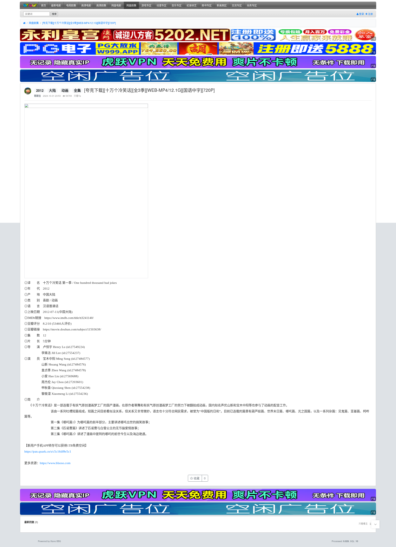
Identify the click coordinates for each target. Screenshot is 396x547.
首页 (43, 5)
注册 (370, 13)
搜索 (54, 13)
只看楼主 (363, 523)
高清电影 (86, 5)
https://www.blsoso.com (55, 463)
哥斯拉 (37, 95)
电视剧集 (71, 5)
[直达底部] (375, 524)
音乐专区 (177, 5)
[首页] (24, 23)
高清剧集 (101, 5)
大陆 (52, 90)
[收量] (198, 35)
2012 (40, 90)
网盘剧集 (131, 5)
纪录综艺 (192, 5)
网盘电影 (116, 5)
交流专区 (237, 5)
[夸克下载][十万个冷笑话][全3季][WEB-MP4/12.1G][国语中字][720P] (79, 23)
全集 (77, 90)
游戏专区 (146, 5)
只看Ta (77, 95)
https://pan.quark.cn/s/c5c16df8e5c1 (47, 451)
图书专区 (207, 5)
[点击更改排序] (371, 523)
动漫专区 (161, 5)
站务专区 (252, 5)
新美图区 (222, 5)
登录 (361, 13)
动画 (64, 90)
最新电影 (56, 5)
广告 (373, 38)
